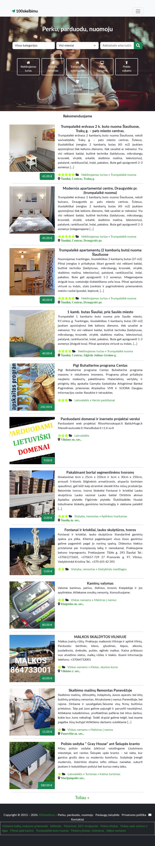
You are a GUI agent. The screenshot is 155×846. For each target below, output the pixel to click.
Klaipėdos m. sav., (72, 603)
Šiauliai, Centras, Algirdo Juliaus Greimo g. (88, 355)
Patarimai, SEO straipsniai (81, 826)
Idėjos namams (116, 830)
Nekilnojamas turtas (94, 174)
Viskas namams (81, 600)
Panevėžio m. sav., (72, 733)
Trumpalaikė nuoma (123, 174)
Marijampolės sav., (73, 777)
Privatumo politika (134, 815)
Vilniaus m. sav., (71, 439)
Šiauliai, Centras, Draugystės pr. (81, 240)
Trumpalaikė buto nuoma (52, 830)
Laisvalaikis (81, 400)
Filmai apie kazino (22, 830)
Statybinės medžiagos (112, 569)
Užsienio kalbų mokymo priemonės (25, 826)
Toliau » (82, 798)
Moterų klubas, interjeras (87, 830)
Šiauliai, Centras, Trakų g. (78, 178)
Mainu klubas (109, 826)
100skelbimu (26, 11)
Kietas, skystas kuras (104, 667)
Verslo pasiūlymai (103, 400)
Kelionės (55, 826)
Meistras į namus (105, 600)
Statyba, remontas (86, 516)
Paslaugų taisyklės (107, 815)
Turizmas (91, 774)
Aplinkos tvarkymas (114, 516)
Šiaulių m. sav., (70, 520)
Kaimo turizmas (110, 774)
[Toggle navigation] (138, 11)
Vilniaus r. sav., (70, 670)
